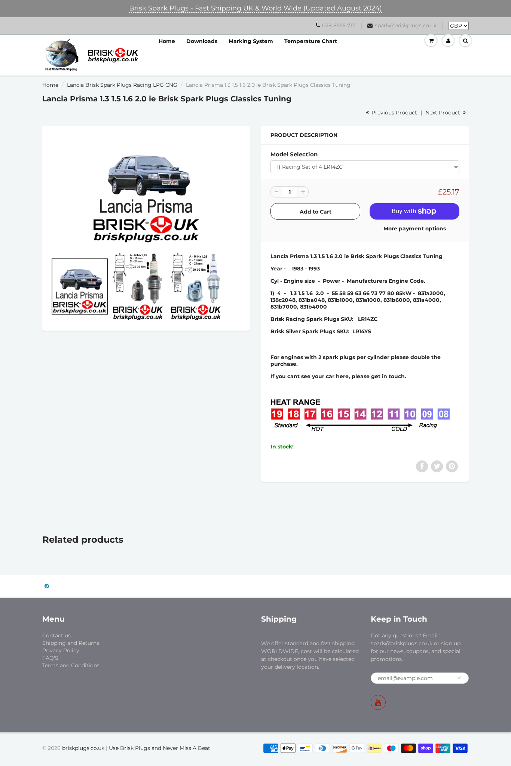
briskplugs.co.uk (83, 748)
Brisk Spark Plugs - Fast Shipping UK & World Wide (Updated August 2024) (255, 8)
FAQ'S (50, 658)
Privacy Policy (60, 650)
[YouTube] (378, 702)
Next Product (443, 112)
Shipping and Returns (70, 643)
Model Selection (294, 154)
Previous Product (393, 112)
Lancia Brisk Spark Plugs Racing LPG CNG (122, 85)
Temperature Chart (310, 41)
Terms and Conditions (71, 665)
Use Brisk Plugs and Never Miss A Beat (159, 748)
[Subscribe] (459, 678)
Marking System (251, 41)
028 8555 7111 (339, 25)
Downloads (201, 41)
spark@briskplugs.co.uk (406, 25)
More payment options (414, 228)
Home (167, 41)
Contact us (56, 635)
